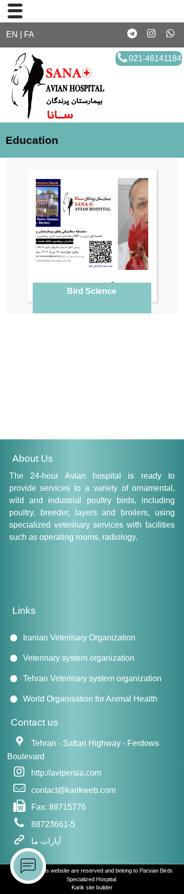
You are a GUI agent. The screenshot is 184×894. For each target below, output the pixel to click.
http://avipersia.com (66, 772)
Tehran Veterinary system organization (92, 678)
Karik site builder (92, 887)
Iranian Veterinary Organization (79, 637)
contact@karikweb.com (73, 789)
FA (29, 34)
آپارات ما (46, 841)
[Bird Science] (92, 224)
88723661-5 (53, 824)
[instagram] (151, 34)
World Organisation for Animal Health (90, 698)
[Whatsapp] (169, 34)
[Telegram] (132, 34)
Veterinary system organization (78, 658)
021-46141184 (155, 58)
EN (12, 34)
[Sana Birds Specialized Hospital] (56, 117)
